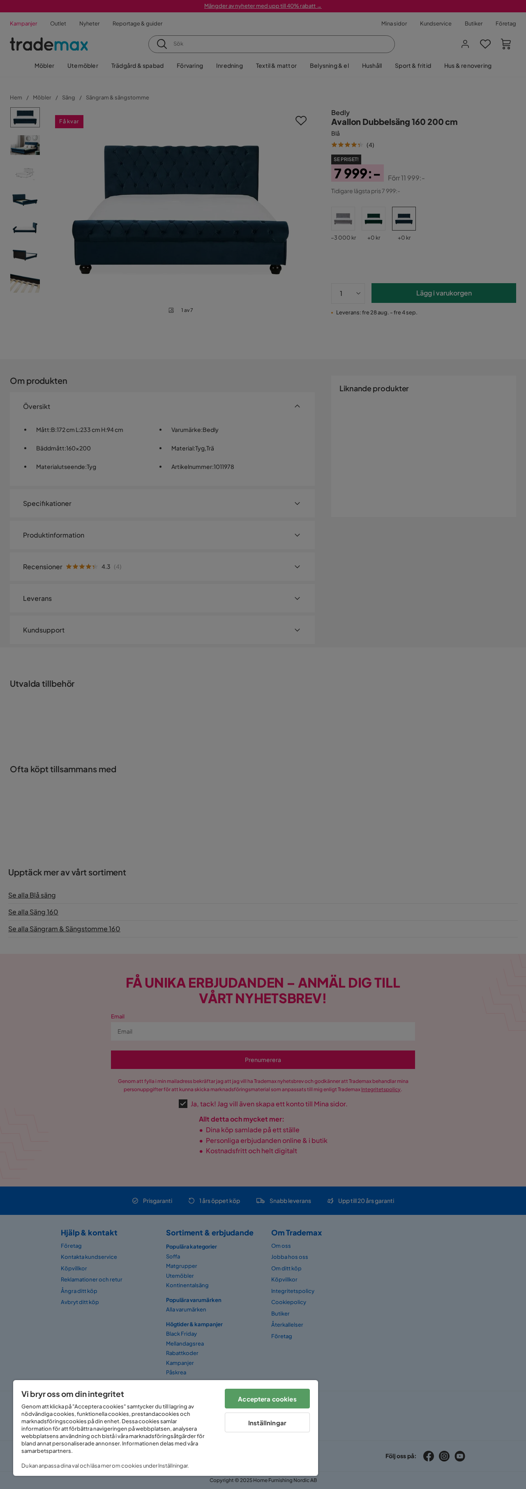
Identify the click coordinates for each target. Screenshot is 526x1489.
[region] (165, 1428)
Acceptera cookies (267, 1399)
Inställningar (267, 1423)
